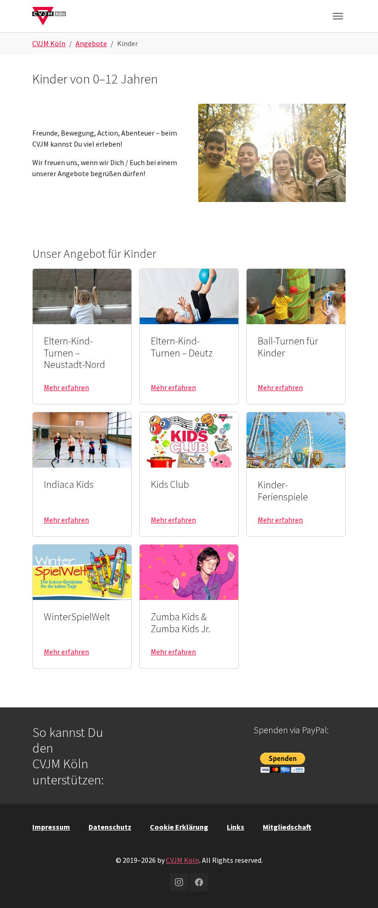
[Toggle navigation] (338, 16)
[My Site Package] (49, 16)
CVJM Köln (182, 860)
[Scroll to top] (358, 888)
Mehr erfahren (66, 387)
